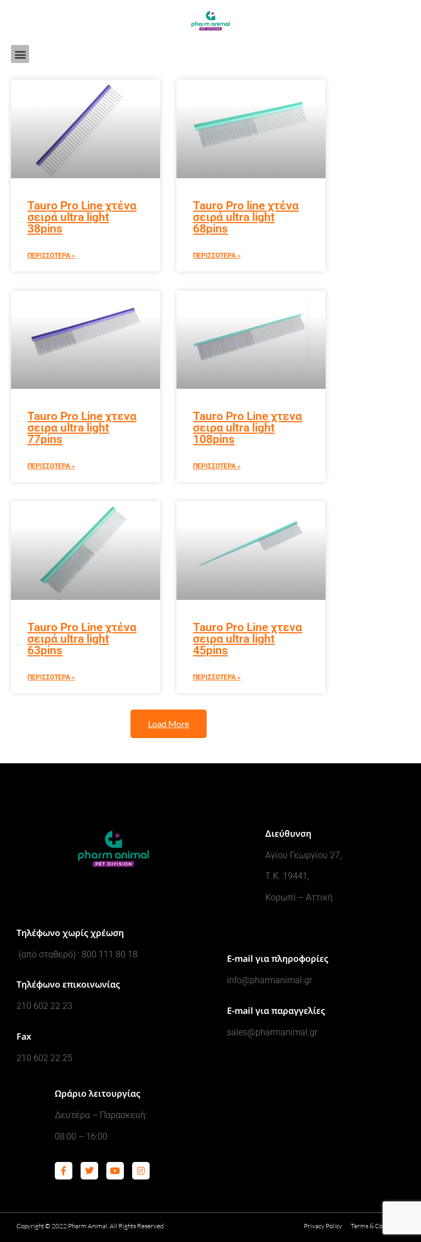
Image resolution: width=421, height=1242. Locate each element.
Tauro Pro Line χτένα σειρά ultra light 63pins (81, 639)
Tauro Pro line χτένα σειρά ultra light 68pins (246, 217)
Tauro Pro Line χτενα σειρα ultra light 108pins (247, 428)
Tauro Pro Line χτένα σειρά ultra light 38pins (81, 217)
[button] (20, 54)
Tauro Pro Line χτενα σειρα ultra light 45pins (247, 639)
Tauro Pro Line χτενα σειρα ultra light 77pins (81, 428)
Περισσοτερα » (51, 255)
